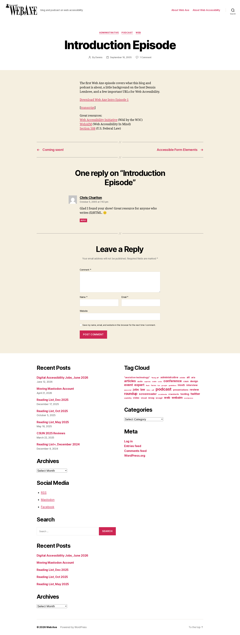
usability (128, 398)
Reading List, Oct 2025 (52, 411)
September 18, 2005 (121, 57)
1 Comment (146, 57)
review (194, 389)
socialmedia (162, 394)
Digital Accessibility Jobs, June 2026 (62, 377)
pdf (153, 390)
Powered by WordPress (73, 627)
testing (184, 393)
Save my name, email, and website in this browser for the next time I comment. (119, 325)
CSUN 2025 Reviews (51, 433)
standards (173, 394)
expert (139, 385)
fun (159, 385)
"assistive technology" (137, 377)
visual (144, 398)
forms (153, 385)
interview (192, 385)
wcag (151, 397)
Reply (83, 220)
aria (193, 377)
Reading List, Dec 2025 (52, 400)
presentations (180, 389)
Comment (85, 270)
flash (148, 385)
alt (188, 377)
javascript (127, 390)
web (138, 32)
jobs (136, 389)
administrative (109, 32)
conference (172, 381)
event (128, 385)
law (142, 389)
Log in (128, 441)
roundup (130, 394)
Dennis (98, 57)
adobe (182, 378)
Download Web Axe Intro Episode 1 (104, 100)
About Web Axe (180, 10)
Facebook (47, 507)
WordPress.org (134, 455)
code (154, 381)
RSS (44, 492)
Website (84, 311)
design (194, 381)
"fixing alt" (155, 378)
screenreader (148, 394)
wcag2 (159, 398)
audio (140, 381)
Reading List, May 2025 (53, 422)
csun (186, 381)
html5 (181, 385)
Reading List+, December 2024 (58, 444)
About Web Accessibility (206, 10)
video (136, 397)
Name (83, 297)
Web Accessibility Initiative (98, 120)
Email (124, 297)
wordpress (188, 398)
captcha (147, 382)
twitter (195, 394)
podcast (127, 32)
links (148, 390)
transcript (88, 108)
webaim (177, 397)
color (160, 382)
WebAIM (86, 124)
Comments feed (135, 451)
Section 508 (87, 128)
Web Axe (51, 627)
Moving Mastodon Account (55, 388)
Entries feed (132, 446)
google (164, 385)
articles (130, 381)
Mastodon (48, 499)
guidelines (172, 385)
